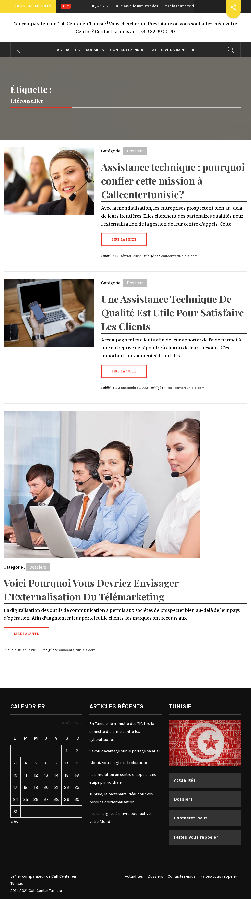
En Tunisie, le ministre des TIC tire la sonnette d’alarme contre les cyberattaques (152, 6)
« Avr (15, 821)
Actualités (68, 50)
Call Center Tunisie (45, 890)
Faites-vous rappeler (172, 50)
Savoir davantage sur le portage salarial (124, 751)
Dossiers (95, 50)
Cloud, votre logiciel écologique (118, 762)
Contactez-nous (127, 50)
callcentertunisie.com (179, 256)
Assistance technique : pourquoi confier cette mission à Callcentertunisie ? (173, 180)
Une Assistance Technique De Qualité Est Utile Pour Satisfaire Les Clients (172, 312)
